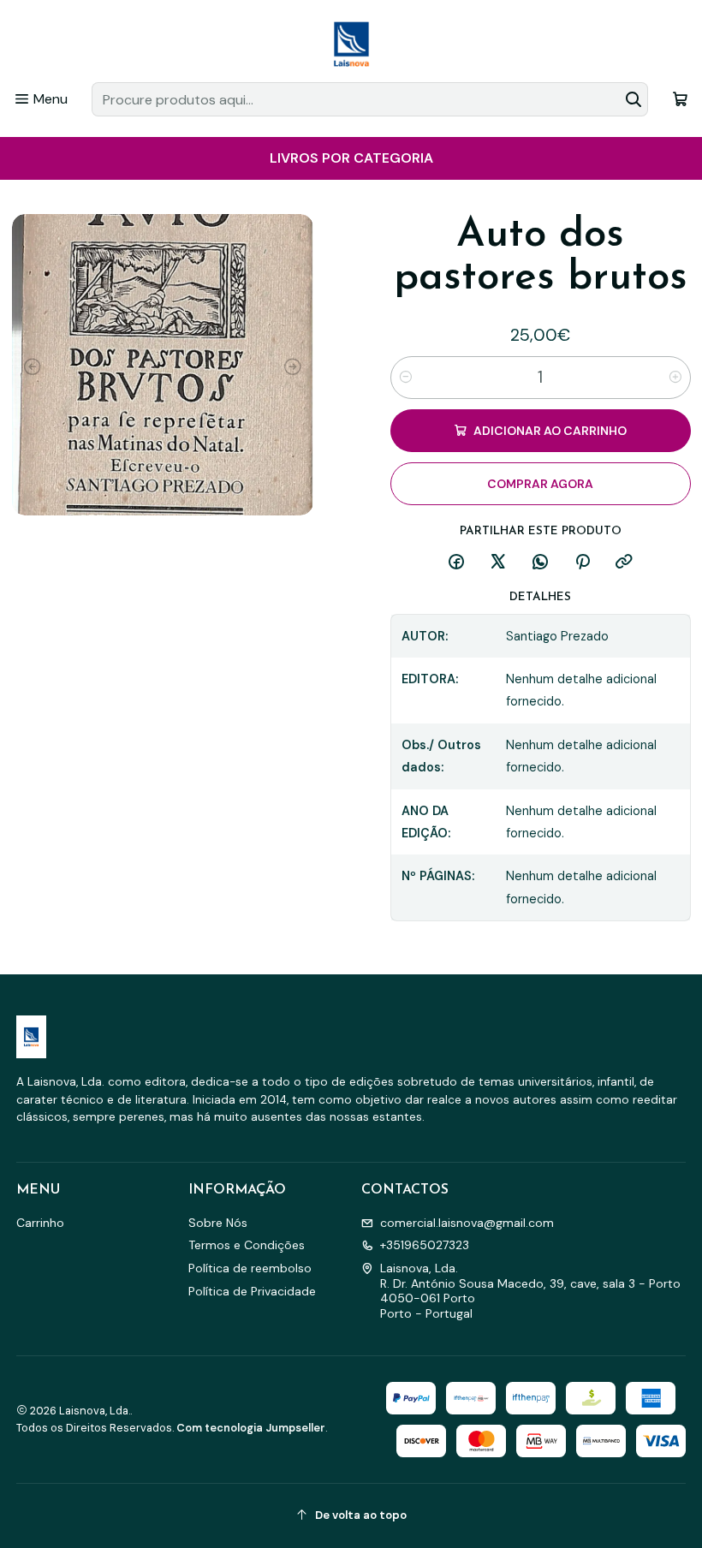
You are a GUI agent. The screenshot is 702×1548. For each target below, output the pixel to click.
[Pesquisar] (633, 99)
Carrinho (40, 1222)
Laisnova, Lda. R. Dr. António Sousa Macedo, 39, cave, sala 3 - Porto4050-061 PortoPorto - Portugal (530, 1290)
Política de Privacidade (252, 1291)
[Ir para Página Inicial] (351, 44)
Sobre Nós (217, 1222)
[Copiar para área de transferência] (624, 563)
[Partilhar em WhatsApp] (540, 563)
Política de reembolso (250, 1268)
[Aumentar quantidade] (675, 377)
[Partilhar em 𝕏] (498, 563)
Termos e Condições (246, 1245)
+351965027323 (424, 1245)
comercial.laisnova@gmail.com (467, 1222)
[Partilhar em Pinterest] (582, 563)
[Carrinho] (680, 99)
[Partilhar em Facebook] (456, 563)
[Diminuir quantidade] (405, 377)
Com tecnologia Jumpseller (250, 1427)
